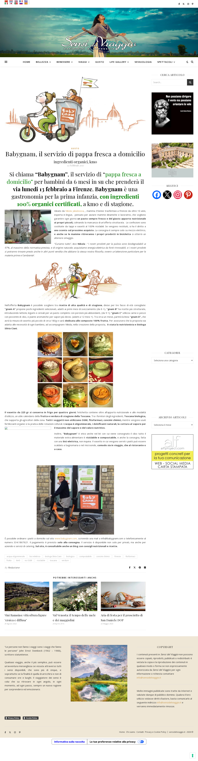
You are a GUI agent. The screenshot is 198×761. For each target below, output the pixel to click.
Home (26, 61)
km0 (18, 560)
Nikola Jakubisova (74, 210)
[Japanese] (12, 3)
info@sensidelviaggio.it (149, 677)
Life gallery (118, 61)
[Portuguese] (17, 3)
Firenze (117, 556)
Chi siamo (130, 732)
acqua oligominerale (16, 556)
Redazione (14, 567)
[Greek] (26, 1)
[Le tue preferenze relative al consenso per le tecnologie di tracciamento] (193, 756)
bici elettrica (35, 556)
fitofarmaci (130, 556)
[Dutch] (12, 1)
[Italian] (7, 3)
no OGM (28, 560)
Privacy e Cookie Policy (155, 732)
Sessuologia (143, 61)
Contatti (140, 732)
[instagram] (188, 3)
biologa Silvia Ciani (53, 556)
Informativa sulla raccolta (69, 741)
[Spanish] (26, 3)
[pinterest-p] (192, 3)
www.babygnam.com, (66, 538)
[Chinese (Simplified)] (7, 1)
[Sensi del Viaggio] (99, 32)
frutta (9, 560)
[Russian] (21, 3)
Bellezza (42, 61)
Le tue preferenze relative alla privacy (113, 741)
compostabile (85, 556)
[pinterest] (188, 194)
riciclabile (41, 560)
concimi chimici (103, 556)
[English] (17, 1)
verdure (65, 560)
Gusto (99, 61)
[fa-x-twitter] (184, 3)
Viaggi (82, 61)
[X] (167, 194)
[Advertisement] (175, 225)
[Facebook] (156, 194)
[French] (21, 1)
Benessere (63, 61)
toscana (53, 560)
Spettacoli (164, 61)
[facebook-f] (179, 3)
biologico (70, 556)
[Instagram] (177, 194)
